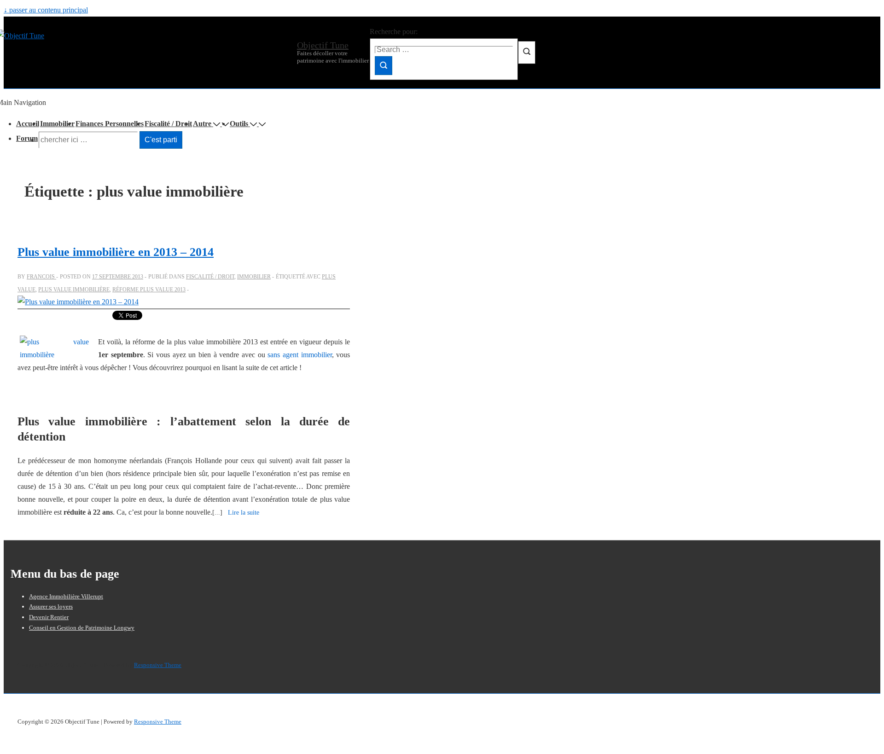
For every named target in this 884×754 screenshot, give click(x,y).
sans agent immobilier (300, 355)
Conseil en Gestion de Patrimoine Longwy (81, 627)
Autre (202, 124)
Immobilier (57, 124)
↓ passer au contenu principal (46, 10)
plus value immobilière (74, 289)
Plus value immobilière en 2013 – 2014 (115, 252)
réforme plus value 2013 (149, 289)
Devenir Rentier (49, 617)
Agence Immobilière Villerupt (66, 596)
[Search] (383, 65)
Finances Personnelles (110, 124)
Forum (27, 138)
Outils (239, 124)
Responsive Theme (157, 664)
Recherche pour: (394, 31)
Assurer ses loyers (51, 606)
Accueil (27, 124)
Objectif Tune (323, 45)
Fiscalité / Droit (168, 124)
